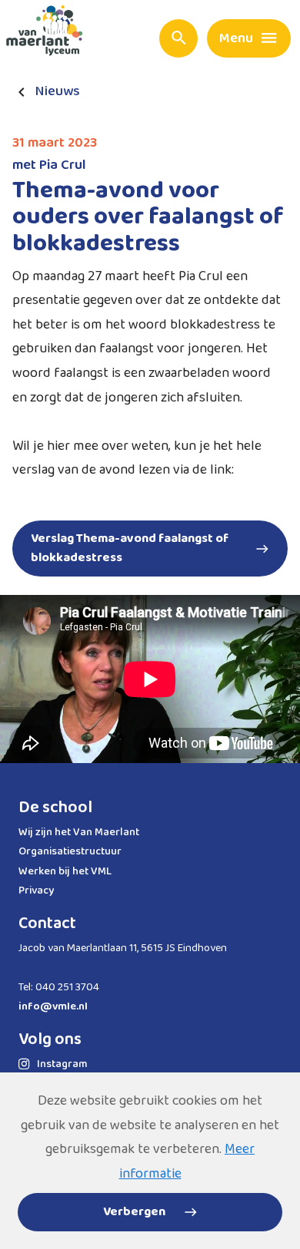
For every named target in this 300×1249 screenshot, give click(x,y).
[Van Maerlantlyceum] (48, 34)
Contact (47, 923)
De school (55, 808)
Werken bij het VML (65, 871)
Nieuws (57, 91)
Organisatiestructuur (70, 851)
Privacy (36, 890)
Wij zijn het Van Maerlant (78, 832)
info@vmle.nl (53, 1006)
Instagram (62, 1064)
